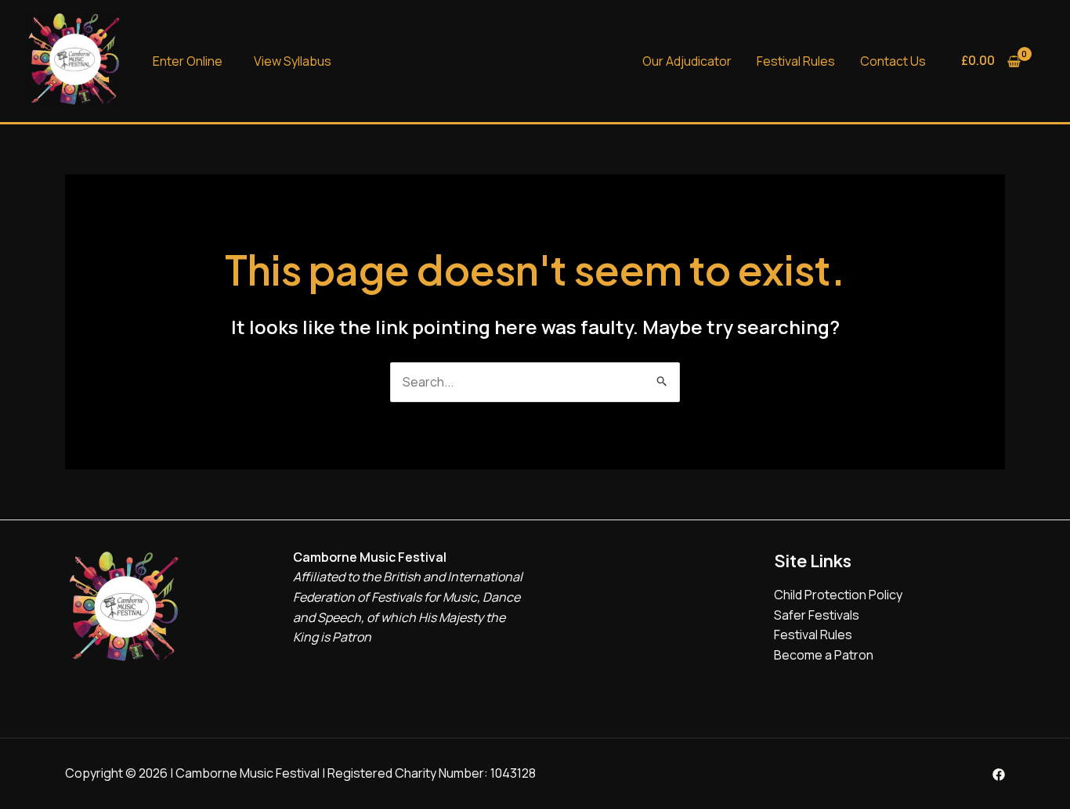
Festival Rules (796, 61)
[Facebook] (998, 774)
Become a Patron (823, 654)
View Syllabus (292, 61)
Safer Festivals (816, 615)
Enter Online (187, 61)
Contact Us (893, 61)
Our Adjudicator (687, 61)
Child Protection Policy (838, 594)
